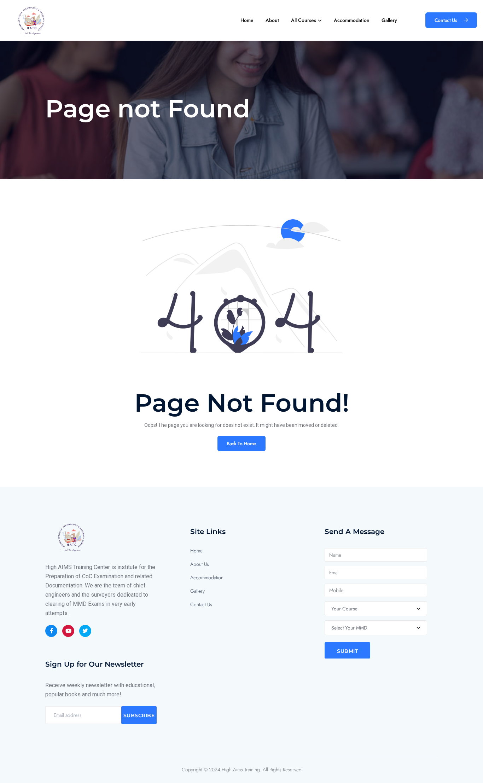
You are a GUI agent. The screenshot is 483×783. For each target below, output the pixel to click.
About (272, 20)
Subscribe (139, 715)
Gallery (389, 20)
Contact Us (201, 604)
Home (247, 20)
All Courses (303, 20)
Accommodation (351, 20)
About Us (199, 564)
